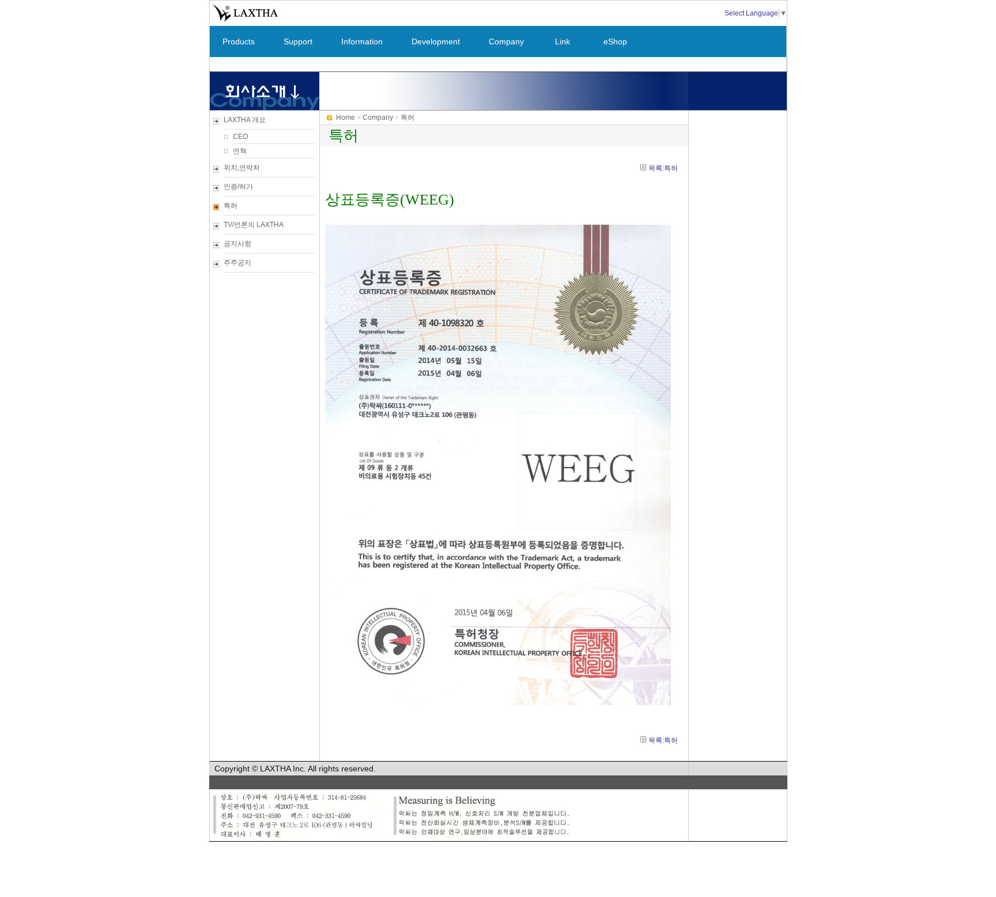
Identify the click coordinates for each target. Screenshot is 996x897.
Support (298, 41)
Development (436, 41)
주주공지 (237, 263)
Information (362, 41)
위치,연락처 (242, 168)
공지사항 (237, 244)
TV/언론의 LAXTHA (254, 225)
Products (238, 41)
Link (562, 41)
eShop (615, 41)
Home (345, 117)
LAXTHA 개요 (245, 120)
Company (506, 41)
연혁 (240, 151)
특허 (230, 206)
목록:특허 (663, 168)
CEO (240, 137)
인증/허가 (238, 187)
